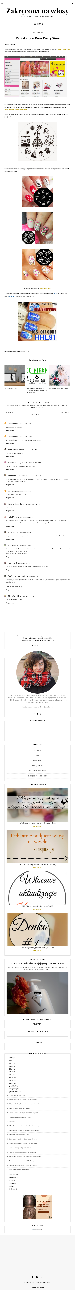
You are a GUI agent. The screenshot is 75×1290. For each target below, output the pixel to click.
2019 (11, 1069)
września (12, 1175)
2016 (11, 1077)
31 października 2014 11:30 (25, 517)
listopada (12, 1089)
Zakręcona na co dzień (37, 776)
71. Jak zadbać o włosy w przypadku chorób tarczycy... (23, 1130)
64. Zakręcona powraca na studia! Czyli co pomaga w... (24, 1161)
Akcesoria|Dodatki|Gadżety (20, 405)
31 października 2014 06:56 (33, 476)
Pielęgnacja (37, 765)
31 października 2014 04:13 (24, 424)
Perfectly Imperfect (16, 576)
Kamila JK (12, 563)
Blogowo (33, 405)
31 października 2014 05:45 (33, 463)
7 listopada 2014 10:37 (28, 596)
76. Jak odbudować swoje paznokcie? (18, 1108)
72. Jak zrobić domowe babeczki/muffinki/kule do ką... (23, 1126)
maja (11, 1186)
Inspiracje (43, 405)
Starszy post (65, 412)
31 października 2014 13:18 (24, 532)
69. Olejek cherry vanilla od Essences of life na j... (22, 1139)
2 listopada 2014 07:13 (23, 563)
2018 (11, 1072)
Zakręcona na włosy (37, 10)
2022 (11, 1060)
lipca (11, 1180)
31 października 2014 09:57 (24, 491)
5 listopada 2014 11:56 (32, 576)
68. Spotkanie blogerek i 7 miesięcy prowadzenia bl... (23, 1143)
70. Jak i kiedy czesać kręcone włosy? (18, 1134)
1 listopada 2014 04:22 (25, 545)
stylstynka (12, 532)
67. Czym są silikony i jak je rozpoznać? (19, 1148)
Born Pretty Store (64, 49)
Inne (37, 405)
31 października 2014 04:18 (24, 437)
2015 (11, 1080)
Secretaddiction (15, 449)
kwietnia (12, 1189)
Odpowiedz (10, 430)
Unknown (12, 423)
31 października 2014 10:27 (32, 504)
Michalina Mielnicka (16, 475)
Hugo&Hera (13, 545)
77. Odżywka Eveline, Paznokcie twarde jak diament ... (23, 1104)
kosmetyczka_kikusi (16, 462)
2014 (11, 1083)
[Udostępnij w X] (31, 403)
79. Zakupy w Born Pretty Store (16, 1095)
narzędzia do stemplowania (18, 109)
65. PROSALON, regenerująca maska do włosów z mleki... (25, 1156)
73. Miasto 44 (11, 1121)
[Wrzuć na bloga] (28, 403)
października (14, 1092)
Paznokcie (50, 405)
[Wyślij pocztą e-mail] (25, 403)
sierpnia (12, 1178)
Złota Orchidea (14, 596)
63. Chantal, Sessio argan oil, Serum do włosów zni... (23, 1165)
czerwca (12, 1183)
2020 (11, 1066)
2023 (11, 1058)
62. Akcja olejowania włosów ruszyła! (18, 1169)
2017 (11, 1075)
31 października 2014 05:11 (30, 450)
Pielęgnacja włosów (37, 771)
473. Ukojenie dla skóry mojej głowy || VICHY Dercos (37, 963)
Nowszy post (10, 412)
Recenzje (41, 407)
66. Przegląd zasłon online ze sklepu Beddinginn (21, 1152)
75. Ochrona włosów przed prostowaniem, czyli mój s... (23, 1112)
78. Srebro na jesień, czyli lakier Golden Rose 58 (22, 1099)
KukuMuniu (12, 517)
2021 (11, 1063)
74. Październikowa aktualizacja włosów (19, 1117)
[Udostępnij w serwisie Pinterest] (36, 403)
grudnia (12, 1086)
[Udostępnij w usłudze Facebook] (33, 403)
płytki (6, 109)
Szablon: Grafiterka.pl (37, 1287)
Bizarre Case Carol (16, 504)
